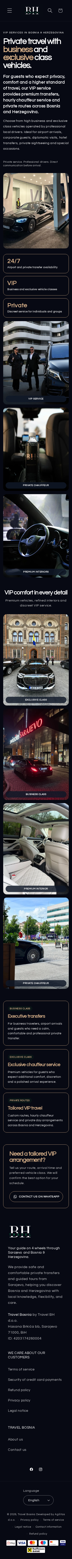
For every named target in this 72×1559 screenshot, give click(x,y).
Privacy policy (19, 1400)
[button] (9, 10)
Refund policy (19, 1390)
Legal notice (18, 1411)
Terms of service (21, 1369)
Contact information (49, 1526)
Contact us (17, 1450)
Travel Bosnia (26, 1514)
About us (15, 1439)
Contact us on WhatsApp (39, 1196)
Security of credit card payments (35, 1380)
